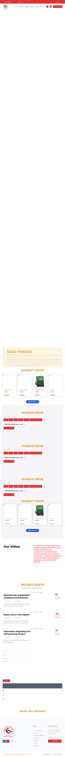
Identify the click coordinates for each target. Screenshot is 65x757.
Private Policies (46, 754)
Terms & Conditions (57, 754)
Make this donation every (12, 424)
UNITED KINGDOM (8, 1)
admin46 (8, 601)
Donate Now (57, 6)
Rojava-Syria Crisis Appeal (16, 614)
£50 (16, 419)
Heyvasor (6, 395)
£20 (11, 419)
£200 (26, 419)
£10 (6, 419)
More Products (32, 401)
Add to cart (9, 381)
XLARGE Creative (15, 754)
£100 (20, 419)
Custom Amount (36, 419)
